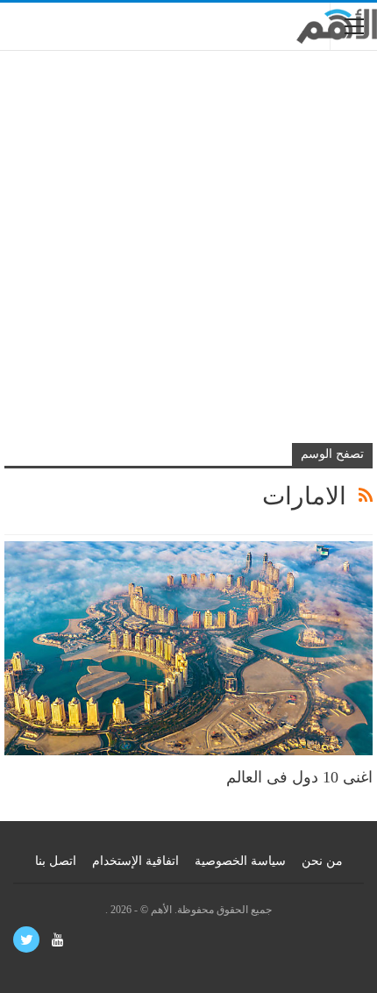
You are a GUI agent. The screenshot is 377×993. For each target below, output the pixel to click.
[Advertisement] (188, 257)
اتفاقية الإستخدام (135, 861)
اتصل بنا (55, 861)
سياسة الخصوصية (240, 861)
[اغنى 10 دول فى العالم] (188, 648)
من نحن (322, 861)
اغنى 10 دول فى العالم (299, 777)
